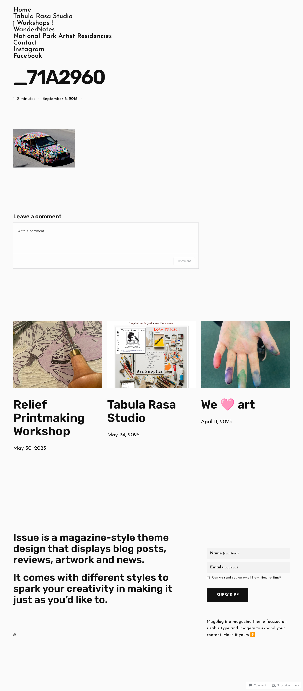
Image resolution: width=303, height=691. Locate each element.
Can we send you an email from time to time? (246, 577)
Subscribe (227, 595)
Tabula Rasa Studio (141, 411)
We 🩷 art (228, 404)
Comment (184, 261)
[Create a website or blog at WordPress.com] (14, 635)
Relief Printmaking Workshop (49, 418)
